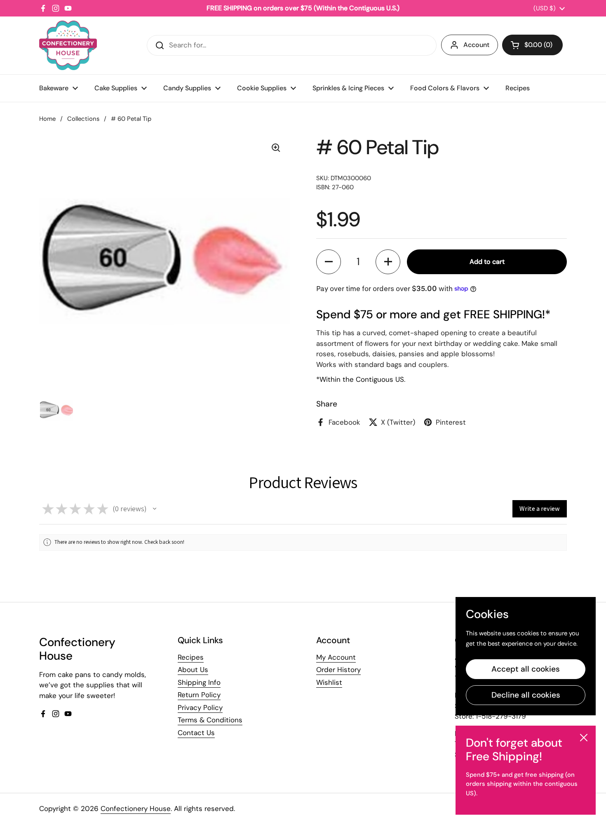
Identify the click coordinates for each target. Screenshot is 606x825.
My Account (336, 657)
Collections (83, 119)
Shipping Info (199, 682)
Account (476, 44)
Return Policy (199, 694)
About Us (193, 669)
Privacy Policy (200, 707)
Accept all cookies (525, 669)
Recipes (191, 657)
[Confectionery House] (68, 45)
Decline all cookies (525, 695)
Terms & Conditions (210, 719)
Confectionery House (136, 808)
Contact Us (196, 732)
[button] (532, 45)
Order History (338, 669)
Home (47, 119)
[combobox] (292, 45)
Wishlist (329, 682)
